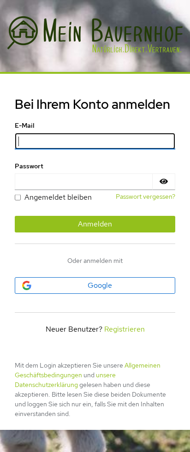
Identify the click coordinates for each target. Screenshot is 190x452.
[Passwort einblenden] (163, 181)
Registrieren (124, 329)
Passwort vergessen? (145, 196)
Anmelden (95, 224)
